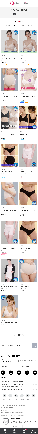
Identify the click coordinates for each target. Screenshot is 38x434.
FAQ (3, 366)
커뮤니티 (18, 345)
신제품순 (13, 25)
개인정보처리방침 (11, 345)
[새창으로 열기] (2, 47)
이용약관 (3, 345)
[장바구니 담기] (2, 50)
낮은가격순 (24, 25)
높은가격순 (30, 25)
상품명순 (18, 25)
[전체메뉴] (2, 3)
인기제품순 (8, 25)
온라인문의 (24, 366)
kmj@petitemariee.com (19, 412)
